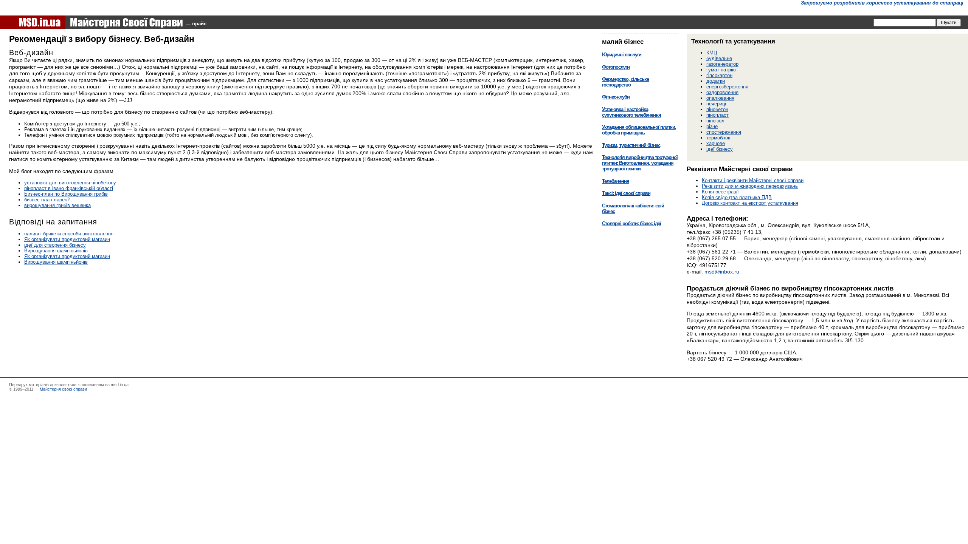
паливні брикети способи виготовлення (68, 233)
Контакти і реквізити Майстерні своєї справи (753, 180)
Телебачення (615, 181)
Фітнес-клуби (616, 97)
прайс (199, 23)
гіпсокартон (719, 75)
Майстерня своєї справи (63, 389)
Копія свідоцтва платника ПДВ (737, 197)
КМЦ (711, 53)
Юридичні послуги (621, 54)
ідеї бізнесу (719, 149)
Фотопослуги (616, 67)
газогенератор (722, 64)
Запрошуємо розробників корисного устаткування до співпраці (882, 3)
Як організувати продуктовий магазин (67, 239)
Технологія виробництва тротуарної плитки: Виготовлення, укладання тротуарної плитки (640, 163)
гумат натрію (721, 70)
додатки (715, 81)
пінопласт (717, 115)
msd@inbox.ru (721, 272)
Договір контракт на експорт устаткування (750, 203)
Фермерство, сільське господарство (625, 82)
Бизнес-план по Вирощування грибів (66, 194)
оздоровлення (722, 92)
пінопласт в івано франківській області (68, 188)
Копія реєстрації (720, 192)
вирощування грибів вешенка (57, 205)
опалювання (720, 98)
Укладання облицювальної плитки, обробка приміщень (639, 130)
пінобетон (717, 109)
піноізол (715, 121)
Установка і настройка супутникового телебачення (631, 112)
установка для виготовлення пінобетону (70, 182)
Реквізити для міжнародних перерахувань (750, 186)
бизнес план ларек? (47, 199)
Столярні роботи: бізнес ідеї (631, 223)
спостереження (723, 132)
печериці (716, 104)
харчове (715, 143)
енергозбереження (727, 87)
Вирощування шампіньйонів (56, 250)
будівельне (719, 58)
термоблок (718, 138)
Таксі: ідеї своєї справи (626, 193)
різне (712, 126)
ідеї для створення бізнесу (55, 245)
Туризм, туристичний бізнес (631, 145)
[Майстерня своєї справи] (91, 22)
